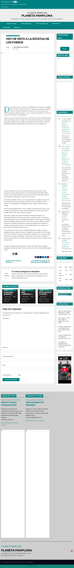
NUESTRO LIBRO (12, 23)
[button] (69, 25)
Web (4, 365)
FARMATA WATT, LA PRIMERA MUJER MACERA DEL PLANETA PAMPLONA (66, 157)
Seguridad (5, 375)
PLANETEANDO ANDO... (63, 36)
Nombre (5, 347)
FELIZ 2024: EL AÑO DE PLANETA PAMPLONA (64, 319)
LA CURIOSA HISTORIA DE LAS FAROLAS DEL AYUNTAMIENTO (40, 261)
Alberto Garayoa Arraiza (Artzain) (44, 300)
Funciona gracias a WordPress (8, 562)
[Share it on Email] (13, 254)
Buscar (65, 48)
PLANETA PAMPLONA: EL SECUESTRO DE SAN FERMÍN (64, 328)
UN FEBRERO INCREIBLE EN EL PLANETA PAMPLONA (64, 343)
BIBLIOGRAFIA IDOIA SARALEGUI (35, 420)
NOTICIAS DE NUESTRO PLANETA (13, 35)
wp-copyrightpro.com (42, 565)
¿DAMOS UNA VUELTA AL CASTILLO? (13, 261)
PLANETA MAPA (13, 4)
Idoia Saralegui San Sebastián (21, 47)
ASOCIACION (6, 27)
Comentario (6, 318)
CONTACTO (16, 27)
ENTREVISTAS (56, 23)
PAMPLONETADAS (26, 23)
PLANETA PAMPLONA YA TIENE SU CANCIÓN (64, 336)
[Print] (16, 254)
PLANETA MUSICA (23, 4)
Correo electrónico (8, 356)
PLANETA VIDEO (4, 7)
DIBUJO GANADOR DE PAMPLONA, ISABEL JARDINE (64, 312)
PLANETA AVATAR (5, 4)
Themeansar (30, 562)
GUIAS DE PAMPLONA (42, 23)
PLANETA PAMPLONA (37, 15)
